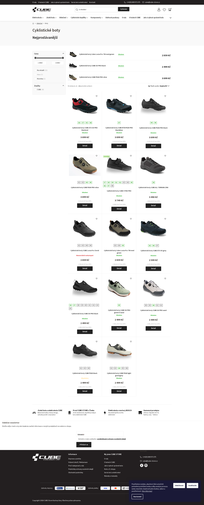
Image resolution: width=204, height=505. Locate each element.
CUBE (40, 90)
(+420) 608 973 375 (133, 2)
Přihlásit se (84, 444)
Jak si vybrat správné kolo (60, 2)
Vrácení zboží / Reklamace (77, 462)
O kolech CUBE (43, 2)
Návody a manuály (110, 476)
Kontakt (92, 2)
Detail (85, 145)
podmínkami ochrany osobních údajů (111, 439)
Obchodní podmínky (75, 472)
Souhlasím (192, 485)
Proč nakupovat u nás (76, 466)
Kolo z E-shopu (109, 469)
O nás (34, 2)
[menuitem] (38, 18)
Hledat (123, 9)
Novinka (41, 79)
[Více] (171, 17)
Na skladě (42, 70)
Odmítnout (179, 485)
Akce (39, 75)
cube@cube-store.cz (152, 2)
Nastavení (137, 496)
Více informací (147, 491)
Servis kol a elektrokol (79, 2)
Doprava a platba (74, 459)
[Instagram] (146, 465)
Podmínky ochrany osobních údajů (80, 469)
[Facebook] (141, 465)
